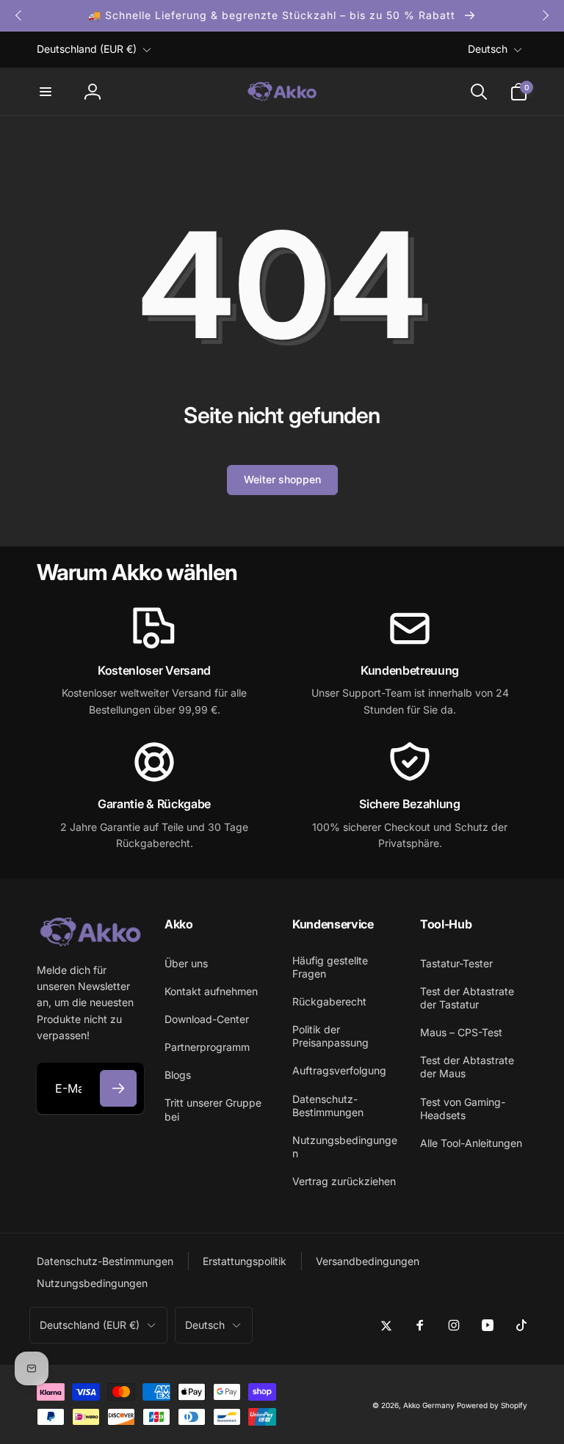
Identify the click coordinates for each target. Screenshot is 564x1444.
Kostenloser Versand (154, 670)
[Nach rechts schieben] (544, 15)
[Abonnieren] (118, 1088)
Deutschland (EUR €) (87, 49)
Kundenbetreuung (410, 670)
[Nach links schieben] (19, 15)
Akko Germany (429, 1405)
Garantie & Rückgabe (154, 803)
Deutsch (487, 49)
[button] (45, 92)
